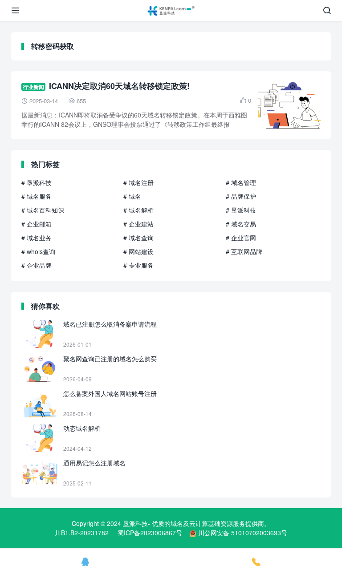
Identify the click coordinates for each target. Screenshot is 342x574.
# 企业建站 (138, 224)
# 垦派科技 (36, 182)
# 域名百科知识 (42, 210)
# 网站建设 (138, 251)
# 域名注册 (138, 182)
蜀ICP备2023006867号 (150, 532)
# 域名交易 (241, 224)
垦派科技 (135, 523)
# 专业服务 (138, 265)
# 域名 (132, 196)
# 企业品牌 (36, 265)
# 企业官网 (241, 237)
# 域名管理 (241, 182)
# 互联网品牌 (244, 251)
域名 (177, 523)
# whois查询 (38, 251)
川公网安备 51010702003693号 (242, 532)
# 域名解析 (138, 210)
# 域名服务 (36, 196)
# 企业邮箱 (36, 224)
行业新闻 (33, 87)
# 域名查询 (138, 237)
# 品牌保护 (241, 196)
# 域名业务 (36, 237)
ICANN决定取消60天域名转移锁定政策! (119, 86)
